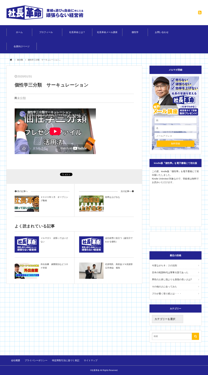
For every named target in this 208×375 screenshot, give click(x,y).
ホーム (19, 32)
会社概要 (15, 360)
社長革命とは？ (77, 32)
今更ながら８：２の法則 (164, 265)
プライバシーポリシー (36, 360)
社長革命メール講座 (107, 32)
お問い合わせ (161, 32)
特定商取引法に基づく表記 (65, 360)
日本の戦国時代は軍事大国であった (170, 272)
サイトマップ (91, 360)
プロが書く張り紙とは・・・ (167, 293)
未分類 (20, 60)
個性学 (135, 32)
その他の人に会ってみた (164, 286)
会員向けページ (21, 46)
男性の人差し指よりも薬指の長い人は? (172, 279)
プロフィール (47, 32)
